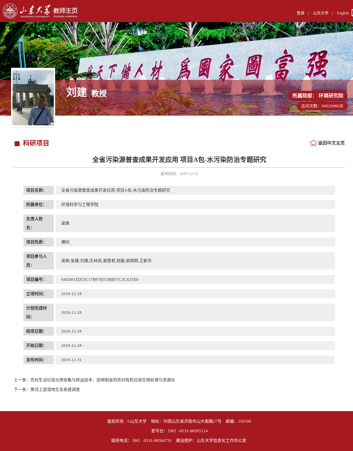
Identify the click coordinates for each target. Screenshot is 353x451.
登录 (300, 13)
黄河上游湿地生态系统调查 (47, 389)
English (343, 13)
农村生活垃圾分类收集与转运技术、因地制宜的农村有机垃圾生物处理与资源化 (94, 380)
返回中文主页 (331, 143)
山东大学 (320, 13)
